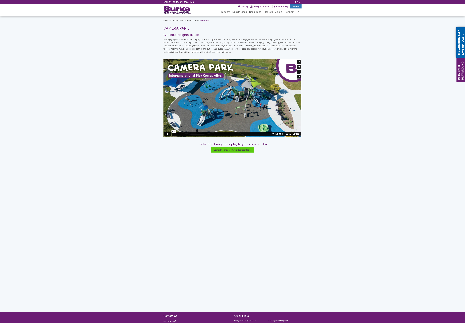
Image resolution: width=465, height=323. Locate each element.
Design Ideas (174, 21)
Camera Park (204, 21)
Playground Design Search (245, 320)
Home (165, 21)
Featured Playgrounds (189, 21)
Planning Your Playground (278, 320)
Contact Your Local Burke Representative (232, 150)
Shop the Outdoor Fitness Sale (178, 1)
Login (299, 2)
